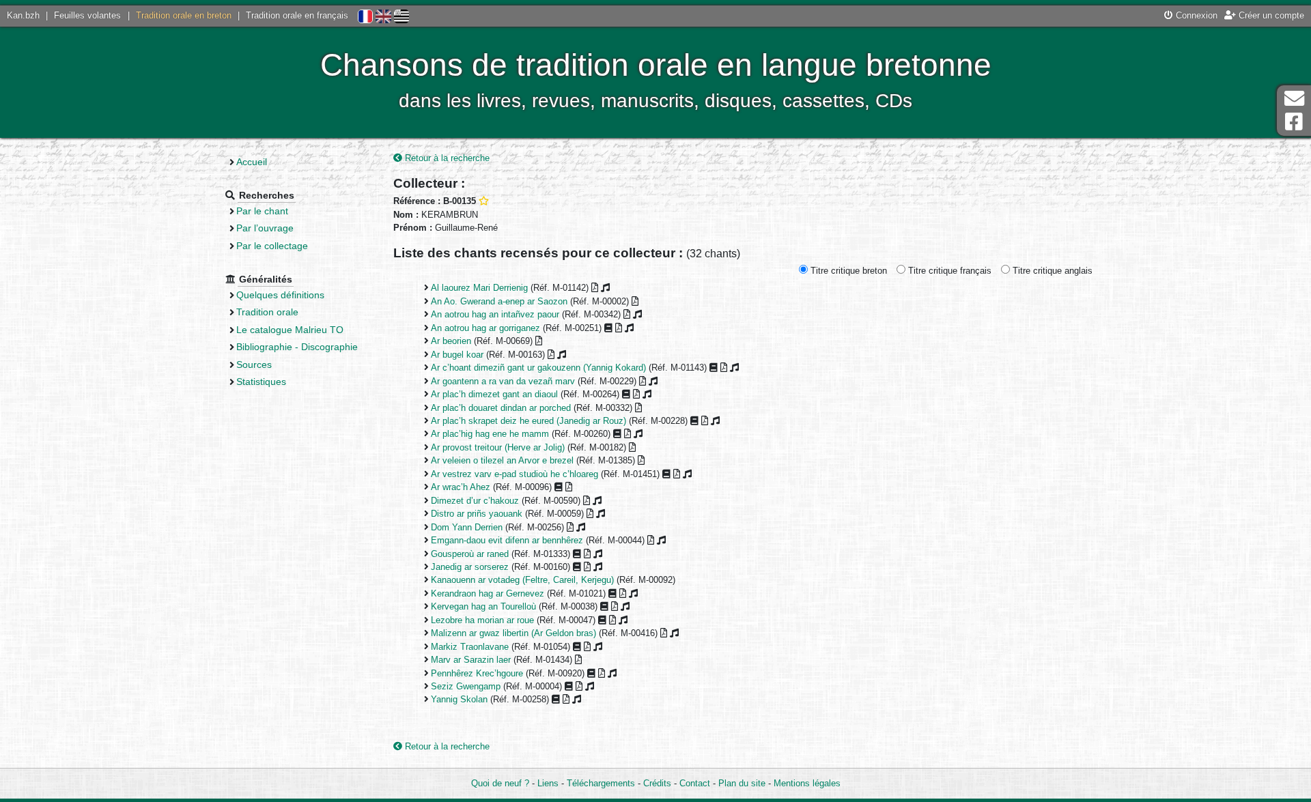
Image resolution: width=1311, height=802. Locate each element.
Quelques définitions (280, 294)
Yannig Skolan (459, 699)
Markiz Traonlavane (470, 647)
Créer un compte (1270, 15)
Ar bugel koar (457, 354)
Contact (694, 783)
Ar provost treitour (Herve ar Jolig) (498, 447)
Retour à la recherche (446, 158)
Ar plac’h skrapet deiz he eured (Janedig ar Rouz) (528, 421)
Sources (254, 364)
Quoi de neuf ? (500, 783)
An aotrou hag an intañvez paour (495, 314)
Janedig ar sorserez (470, 567)
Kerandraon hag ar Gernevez (487, 593)
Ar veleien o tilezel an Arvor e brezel (502, 460)
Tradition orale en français (297, 15)
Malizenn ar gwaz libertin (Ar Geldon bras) (513, 633)
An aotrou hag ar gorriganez (485, 328)
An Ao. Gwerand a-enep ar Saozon (499, 301)
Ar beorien (451, 341)
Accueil (251, 161)
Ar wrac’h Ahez (460, 487)
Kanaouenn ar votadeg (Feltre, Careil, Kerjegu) (522, 580)
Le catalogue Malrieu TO (289, 329)
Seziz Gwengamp (466, 686)
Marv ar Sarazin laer (471, 660)
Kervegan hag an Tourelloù (483, 606)
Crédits (657, 783)
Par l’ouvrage (265, 228)
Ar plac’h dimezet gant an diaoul (494, 394)
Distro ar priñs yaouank (476, 514)
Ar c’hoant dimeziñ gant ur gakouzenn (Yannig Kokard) (538, 367)
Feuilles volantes (87, 15)
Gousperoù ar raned (470, 554)
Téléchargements (601, 783)
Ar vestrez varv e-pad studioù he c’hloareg (514, 474)
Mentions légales (807, 783)
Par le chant (262, 210)
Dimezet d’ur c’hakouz (475, 501)
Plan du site (741, 783)
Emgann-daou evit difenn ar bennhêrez (507, 540)
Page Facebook (1294, 122)
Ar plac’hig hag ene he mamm (490, 434)
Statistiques (261, 381)
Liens (548, 783)
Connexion (1195, 15)
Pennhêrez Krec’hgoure (477, 673)
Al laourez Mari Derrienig (479, 288)
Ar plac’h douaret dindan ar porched (501, 408)
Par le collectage (272, 245)
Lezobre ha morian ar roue (482, 620)
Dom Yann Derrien (467, 527)
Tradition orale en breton (183, 15)
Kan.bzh (23, 15)
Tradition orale (267, 311)
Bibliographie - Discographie (297, 346)
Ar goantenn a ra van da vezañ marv (503, 381)
